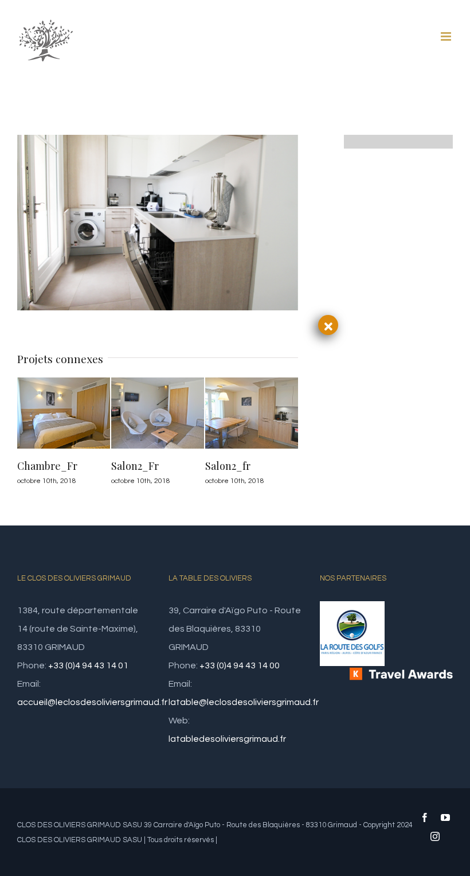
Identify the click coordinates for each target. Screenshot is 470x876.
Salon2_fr (227, 466)
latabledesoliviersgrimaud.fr (227, 738)
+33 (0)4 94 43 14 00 (239, 665)
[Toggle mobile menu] (447, 36)
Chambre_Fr (47, 466)
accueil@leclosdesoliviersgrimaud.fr (92, 702)
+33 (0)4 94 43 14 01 (88, 665)
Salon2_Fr (135, 466)
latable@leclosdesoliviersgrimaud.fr (244, 702)
